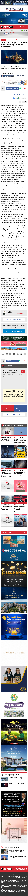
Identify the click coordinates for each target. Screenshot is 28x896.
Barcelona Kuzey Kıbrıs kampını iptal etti (17, 784)
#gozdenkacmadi (19, 313)
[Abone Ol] (19, 98)
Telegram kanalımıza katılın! (15, 331)
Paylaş (16, 88)
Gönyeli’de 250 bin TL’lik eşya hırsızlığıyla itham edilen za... (16, 850)
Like (10, 88)
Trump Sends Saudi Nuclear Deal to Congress (17, 856)
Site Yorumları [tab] (7, 407)
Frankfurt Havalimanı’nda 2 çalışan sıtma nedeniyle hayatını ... (18, 778)
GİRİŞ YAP (23, 371)
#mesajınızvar (9, 314)
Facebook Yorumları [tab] (18, 408)
